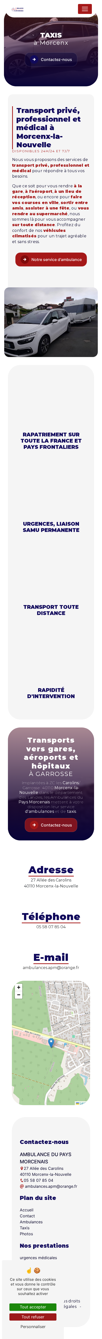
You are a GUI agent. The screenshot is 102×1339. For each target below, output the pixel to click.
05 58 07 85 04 (51, 927)
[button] (51, 1043)
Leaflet (84, 1103)
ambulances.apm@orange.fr (51, 967)
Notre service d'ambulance (56, 259)
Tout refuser (33, 1316)
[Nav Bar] (85, 9)
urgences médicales (38, 1257)
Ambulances (31, 1221)
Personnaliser (33, 1326)
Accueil (26, 1209)
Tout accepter (33, 1306)
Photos (26, 1233)
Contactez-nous (56, 59)
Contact (27, 1215)
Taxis (24, 1227)
